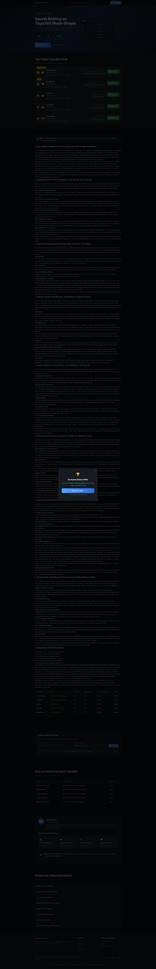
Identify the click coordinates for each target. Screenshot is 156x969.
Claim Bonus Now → (78, 490)
